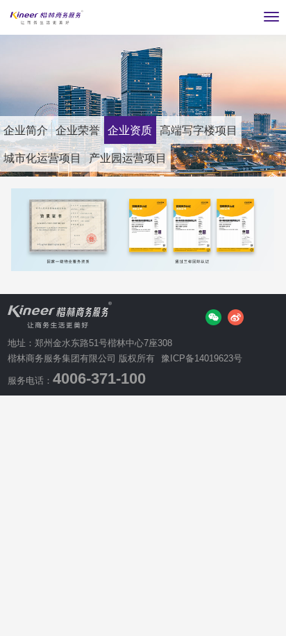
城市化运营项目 (42, 158)
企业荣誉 (78, 130)
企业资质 (130, 130)
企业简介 (25, 130)
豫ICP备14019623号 (201, 358)
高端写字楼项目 (198, 130)
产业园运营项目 (128, 158)
